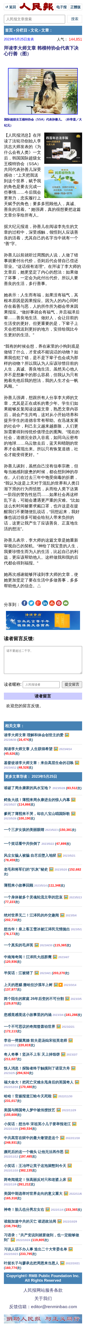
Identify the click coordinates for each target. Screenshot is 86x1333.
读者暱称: (13, 684)
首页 (9, 30)
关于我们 (43, 1298)
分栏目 (22, 30)
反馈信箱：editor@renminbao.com (43, 1306)
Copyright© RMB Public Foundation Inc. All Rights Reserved (43, 1278)
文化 (34, 30)
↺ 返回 (11, 7)
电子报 (61, 7)
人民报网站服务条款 (43, 1290)
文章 (45, 30)
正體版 (75, 7)
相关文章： (15, 726)
